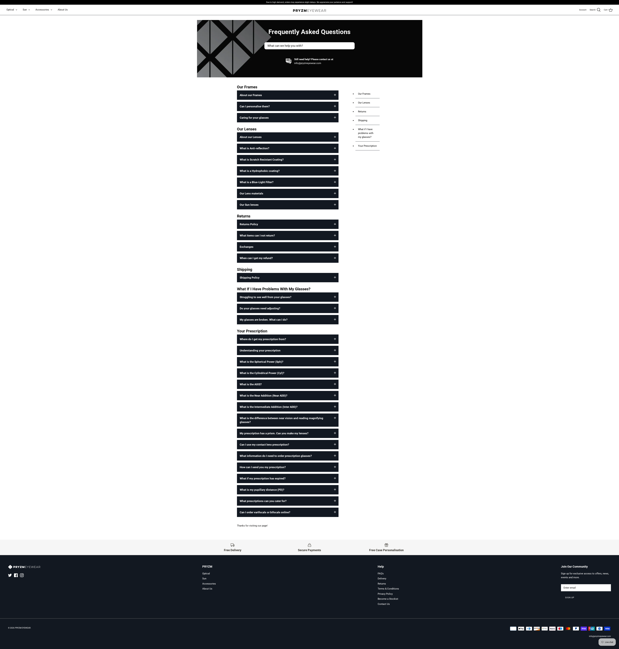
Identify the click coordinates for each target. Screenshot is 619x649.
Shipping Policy (250, 277)
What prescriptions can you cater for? (263, 501)
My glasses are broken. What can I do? (263, 319)
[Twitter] (10, 575)
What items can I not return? (257, 235)
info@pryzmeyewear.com (307, 63)
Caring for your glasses (254, 117)
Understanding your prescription (260, 350)
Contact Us (384, 604)
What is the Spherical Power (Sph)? (261, 361)
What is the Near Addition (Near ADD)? (263, 395)
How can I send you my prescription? (263, 467)
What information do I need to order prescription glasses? (276, 455)
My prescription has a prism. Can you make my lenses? (274, 433)
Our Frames (364, 93)
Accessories (42, 9)
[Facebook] (16, 575)
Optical (10, 9)
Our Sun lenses (249, 204)
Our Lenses (364, 102)
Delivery (382, 578)
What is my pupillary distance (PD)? (262, 489)
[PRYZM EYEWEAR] (309, 10)
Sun (25, 9)
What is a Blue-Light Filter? (256, 182)
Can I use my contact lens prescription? (264, 444)
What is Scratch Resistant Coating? (262, 159)
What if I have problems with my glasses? (365, 133)
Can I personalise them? (255, 106)
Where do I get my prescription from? (263, 339)
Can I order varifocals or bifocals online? (265, 512)
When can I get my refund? (256, 258)
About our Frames (251, 95)
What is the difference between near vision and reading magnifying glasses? (281, 420)
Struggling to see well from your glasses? (265, 297)
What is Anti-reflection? (254, 148)
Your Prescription (367, 145)
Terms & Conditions (388, 588)
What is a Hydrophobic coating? (260, 170)
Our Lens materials (251, 193)
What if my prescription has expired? (262, 478)
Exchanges (246, 246)
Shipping (362, 120)
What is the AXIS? (251, 384)
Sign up (569, 597)
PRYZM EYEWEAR (22, 628)
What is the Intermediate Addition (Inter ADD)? (268, 406)
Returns (362, 111)
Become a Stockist (388, 598)
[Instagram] (22, 575)
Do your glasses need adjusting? (260, 308)
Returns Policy (249, 224)
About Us (63, 9)
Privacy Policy (385, 593)
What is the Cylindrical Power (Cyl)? (262, 373)
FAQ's (381, 573)
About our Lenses (251, 137)
